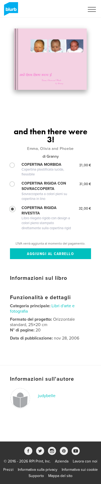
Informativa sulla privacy (37, 469)
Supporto (36, 476)
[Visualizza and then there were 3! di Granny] (50, 59)
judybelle (46, 395)
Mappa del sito (60, 476)
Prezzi (8, 469)
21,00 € (85, 164)
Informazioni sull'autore (42, 379)
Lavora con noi (85, 461)
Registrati (69, 9)
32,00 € (85, 208)
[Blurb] (10, 11)
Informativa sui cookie (80, 469)
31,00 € (85, 183)
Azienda (61, 461)
